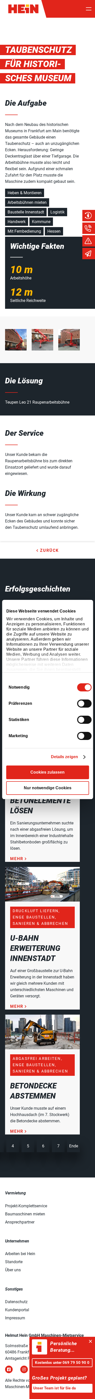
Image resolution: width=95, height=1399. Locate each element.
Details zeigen (64, 757)
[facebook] (9, 1369)
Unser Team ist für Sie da (54, 1388)
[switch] (84, 704)
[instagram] (24, 1369)
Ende (73, 1146)
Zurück (49, 550)
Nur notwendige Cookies (47, 788)
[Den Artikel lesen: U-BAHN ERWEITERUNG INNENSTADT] (42, 900)
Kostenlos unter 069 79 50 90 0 (62, 1362)
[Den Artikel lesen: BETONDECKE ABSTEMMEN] (42, 1047)
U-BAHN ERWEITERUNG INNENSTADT (35, 948)
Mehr (16, 858)
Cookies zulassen (47, 772)
